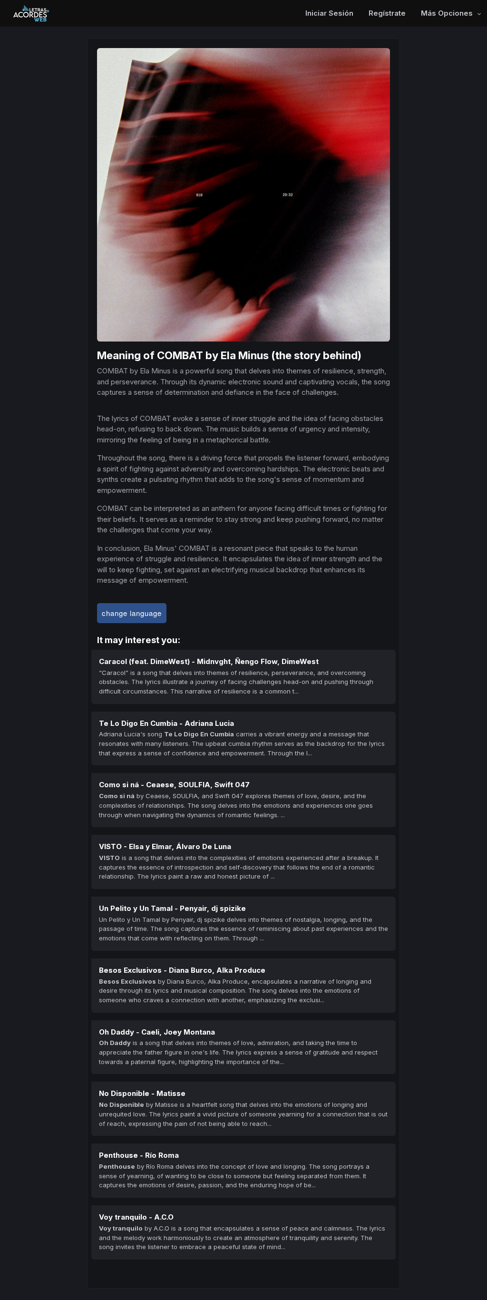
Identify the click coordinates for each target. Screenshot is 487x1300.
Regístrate (387, 13)
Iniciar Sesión (329, 13)
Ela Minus (245, 355)
